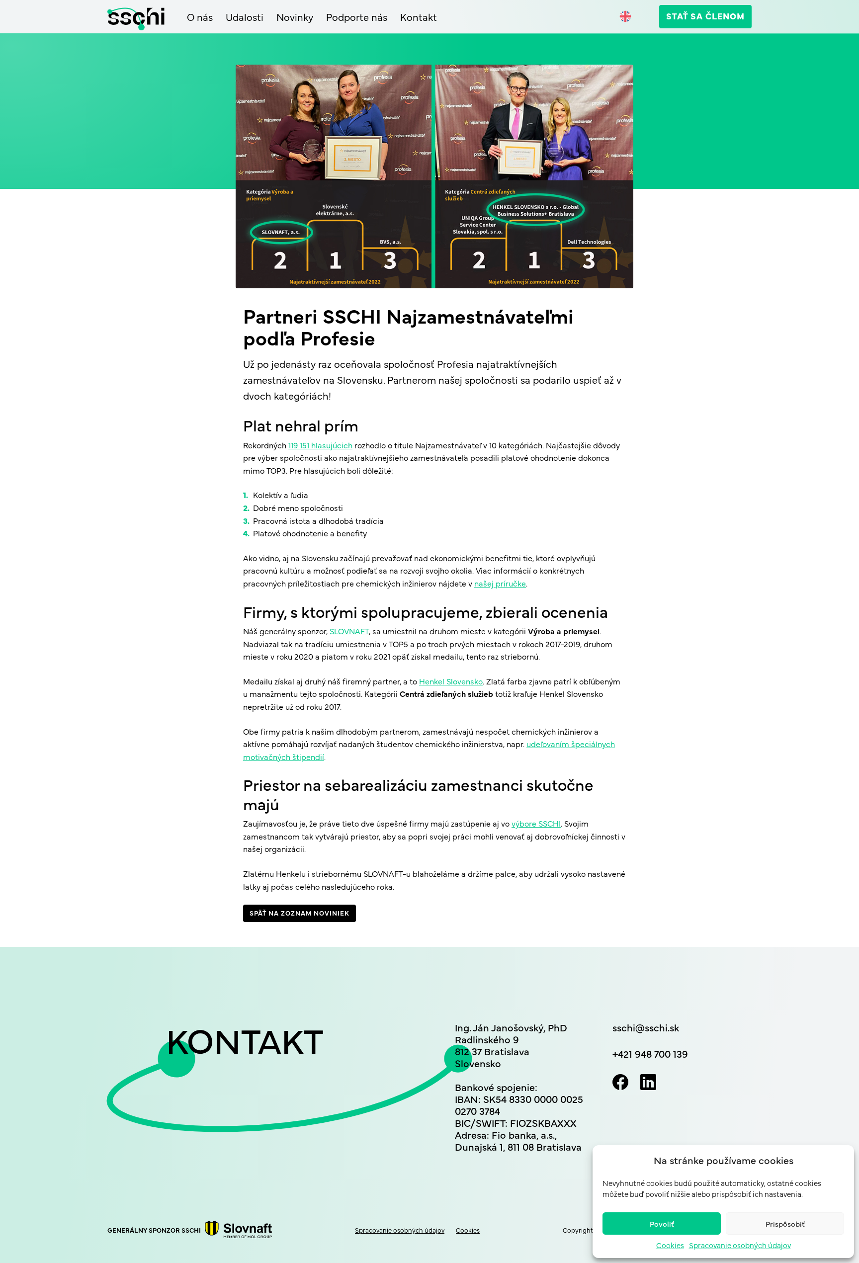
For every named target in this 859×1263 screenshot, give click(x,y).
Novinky (294, 16)
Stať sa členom (705, 16)
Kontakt (418, 16)
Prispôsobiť (785, 1223)
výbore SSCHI (536, 823)
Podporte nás (356, 16)
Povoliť (662, 1223)
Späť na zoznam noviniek (299, 912)
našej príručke (500, 583)
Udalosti (244, 16)
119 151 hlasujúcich (320, 444)
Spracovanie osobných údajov (740, 1245)
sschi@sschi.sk (645, 1027)
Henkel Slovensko (451, 680)
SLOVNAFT (349, 630)
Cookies (670, 1245)
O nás (200, 16)
